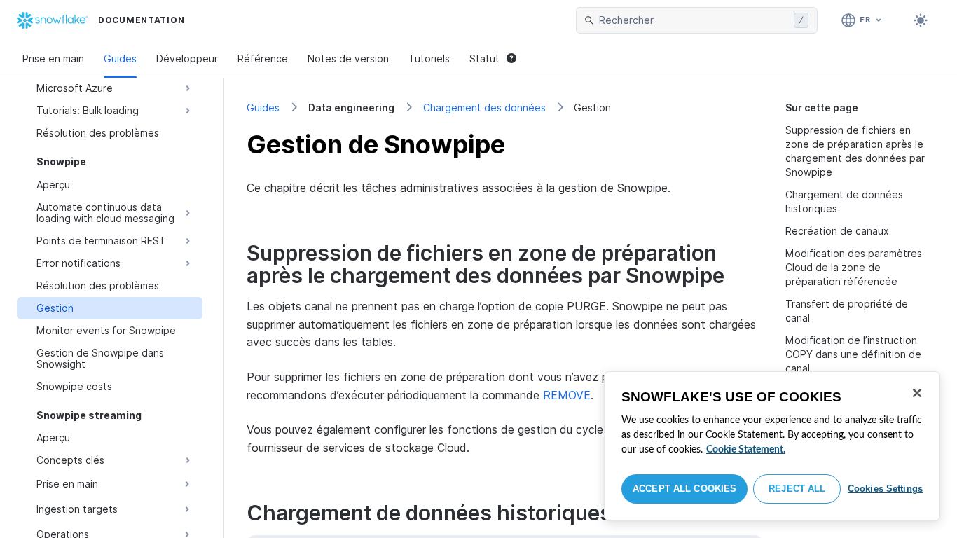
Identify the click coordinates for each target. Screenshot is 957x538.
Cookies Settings (885, 488)
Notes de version (348, 58)
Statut (484, 58)
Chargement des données (484, 107)
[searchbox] (693, 20)
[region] (772, 446)
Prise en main (53, 58)
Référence (262, 58)
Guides (120, 58)
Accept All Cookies (684, 488)
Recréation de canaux (837, 231)
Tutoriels (429, 58)
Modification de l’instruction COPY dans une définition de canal (853, 354)
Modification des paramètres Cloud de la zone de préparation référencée (853, 267)
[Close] (917, 393)
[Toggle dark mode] (921, 20)
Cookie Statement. (745, 450)
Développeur (187, 58)
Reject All (797, 488)
